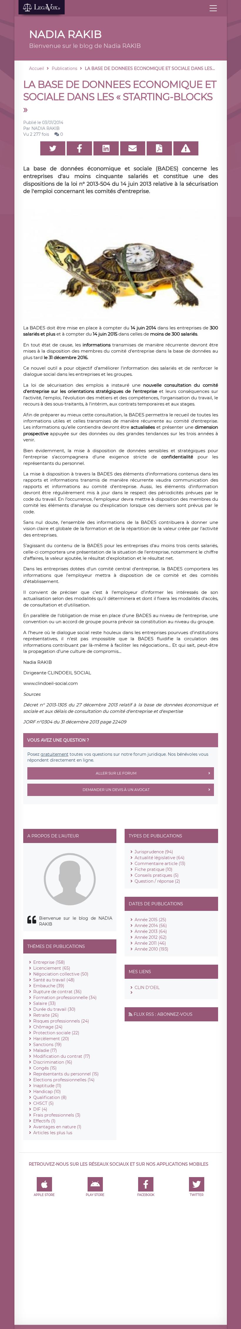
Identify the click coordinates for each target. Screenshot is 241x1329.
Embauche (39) (48, 985)
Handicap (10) (47, 1091)
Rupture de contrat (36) (57, 991)
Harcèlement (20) (51, 1038)
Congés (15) (45, 1068)
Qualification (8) (50, 1097)
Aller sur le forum (116, 773)
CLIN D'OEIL (147, 987)
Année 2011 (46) (150, 943)
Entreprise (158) (49, 962)
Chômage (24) (48, 1027)
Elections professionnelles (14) (64, 1079)
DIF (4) (40, 1109)
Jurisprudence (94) (154, 851)
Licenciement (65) (51, 968)
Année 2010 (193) (151, 949)
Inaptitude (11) (47, 1085)
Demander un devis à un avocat (116, 789)
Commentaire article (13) (160, 863)
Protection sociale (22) (56, 1032)
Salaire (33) (44, 1003)
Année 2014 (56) (151, 925)
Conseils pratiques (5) (157, 875)
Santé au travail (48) (54, 980)
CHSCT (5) (43, 1103)
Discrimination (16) (52, 1062)
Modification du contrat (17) (61, 1056)
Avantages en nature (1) (57, 1126)
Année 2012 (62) (151, 937)
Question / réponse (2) (157, 881)
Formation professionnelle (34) (65, 997)
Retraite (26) (46, 1015)
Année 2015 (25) (150, 919)
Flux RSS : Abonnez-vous (163, 1014)
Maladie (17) (45, 1050)
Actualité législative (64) (160, 857)
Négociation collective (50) (60, 974)
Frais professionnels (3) (57, 1115)
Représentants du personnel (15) (66, 1074)
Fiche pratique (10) (154, 869)
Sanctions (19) (47, 1044)
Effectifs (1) (44, 1121)
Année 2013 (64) (151, 931)
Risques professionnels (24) (61, 1021)
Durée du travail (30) (54, 1009)
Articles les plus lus (52, 1132)
